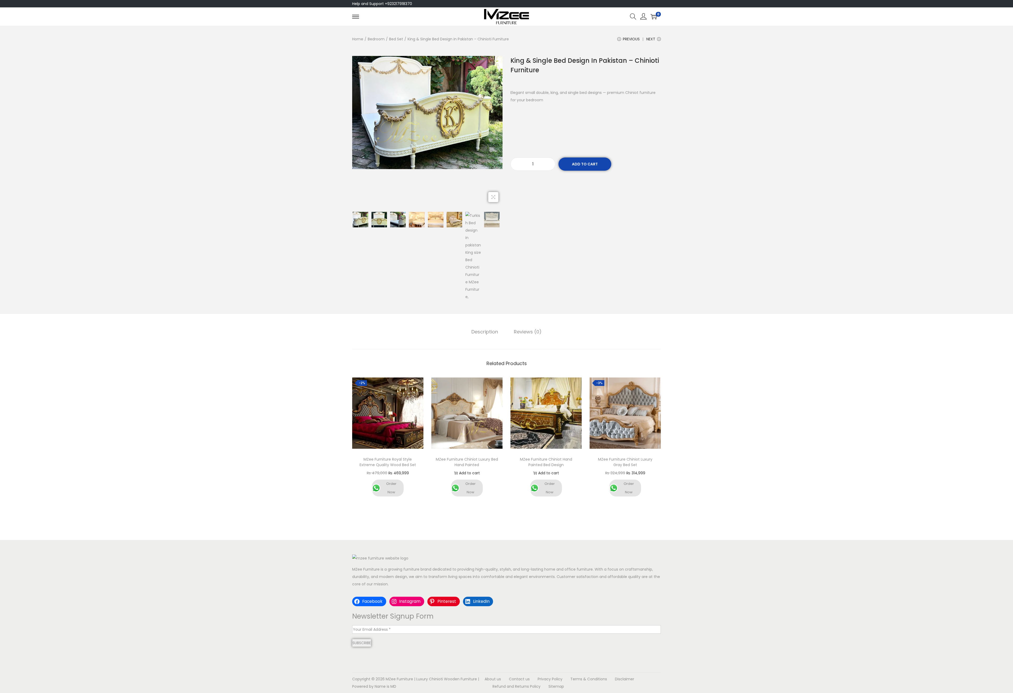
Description (484, 331)
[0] (654, 16)
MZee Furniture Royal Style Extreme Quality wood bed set (388, 462)
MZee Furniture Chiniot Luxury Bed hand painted (467, 462)
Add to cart (585, 164)
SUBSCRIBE (361, 643)
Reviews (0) (528, 331)
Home (357, 39)
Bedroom (376, 39)
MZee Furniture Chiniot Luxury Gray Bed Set (625, 462)
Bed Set (396, 39)
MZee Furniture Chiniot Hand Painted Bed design (546, 462)
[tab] (484, 332)
